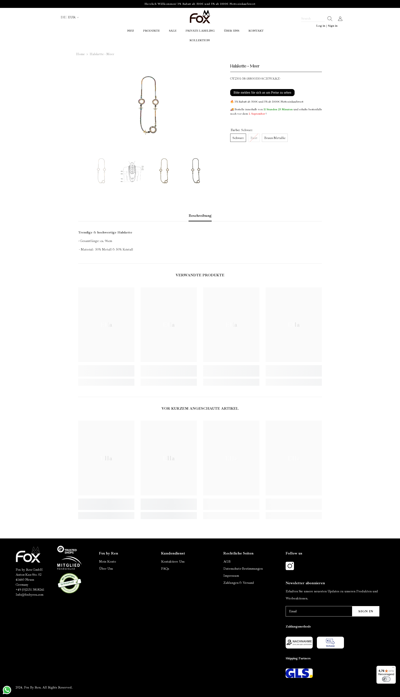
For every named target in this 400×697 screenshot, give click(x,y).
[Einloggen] (340, 18)
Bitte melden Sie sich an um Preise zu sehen (262, 92)
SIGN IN (365, 611)
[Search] (316, 18)
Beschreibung (200, 215)
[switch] (386, 679)
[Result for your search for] (328, 18)
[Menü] (393, 668)
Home (80, 54)
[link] (106, 371)
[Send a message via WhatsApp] (7, 690)
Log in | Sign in (327, 25)
